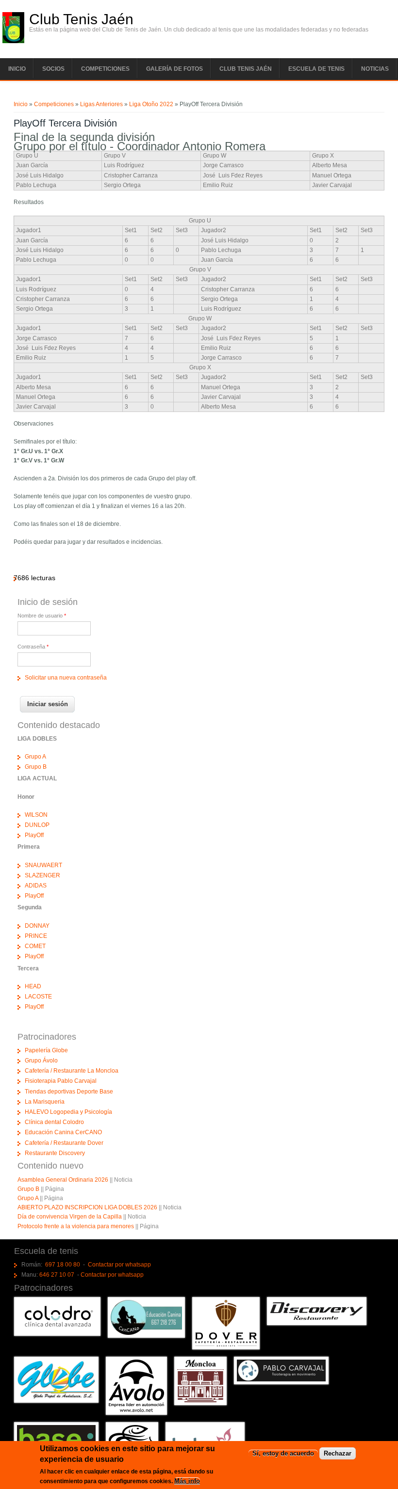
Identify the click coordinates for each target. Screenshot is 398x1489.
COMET (35, 946)
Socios (53, 68)
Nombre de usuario (41, 615)
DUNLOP (37, 825)
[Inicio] (13, 41)
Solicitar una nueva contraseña (66, 677)
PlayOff (34, 835)
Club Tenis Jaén (81, 19)
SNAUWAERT (43, 865)
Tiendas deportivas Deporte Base (69, 1091)
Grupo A (35, 756)
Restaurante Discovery (55, 1153)
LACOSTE (38, 996)
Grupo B (36, 766)
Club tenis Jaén (245, 68)
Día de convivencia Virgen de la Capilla (69, 1216)
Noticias (375, 68)
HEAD (33, 986)
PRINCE (36, 936)
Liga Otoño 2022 (151, 104)
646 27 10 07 (56, 1274)
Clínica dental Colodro (54, 1122)
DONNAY (37, 925)
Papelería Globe (46, 1050)
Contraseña (33, 646)
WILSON (36, 814)
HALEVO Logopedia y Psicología (68, 1112)
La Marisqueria (45, 1101)
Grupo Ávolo (41, 1060)
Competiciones (105, 68)
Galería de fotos (174, 68)
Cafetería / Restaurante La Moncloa (71, 1070)
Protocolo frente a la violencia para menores (75, 1226)
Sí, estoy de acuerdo (283, 1453)
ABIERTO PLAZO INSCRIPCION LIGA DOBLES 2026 (87, 1207)
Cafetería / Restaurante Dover (64, 1143)
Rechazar (337, 1453)
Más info (187, 1481)
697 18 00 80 (62, 1264)
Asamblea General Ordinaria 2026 (62, 1179)
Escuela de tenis (316, 68)
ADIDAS (36, 885)
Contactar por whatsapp (119, 1264)
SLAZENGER (42, 875)
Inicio (17, 68)
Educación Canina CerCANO (63, 1132)
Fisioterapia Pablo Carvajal (61, 1080)
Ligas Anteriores (101, 104)
